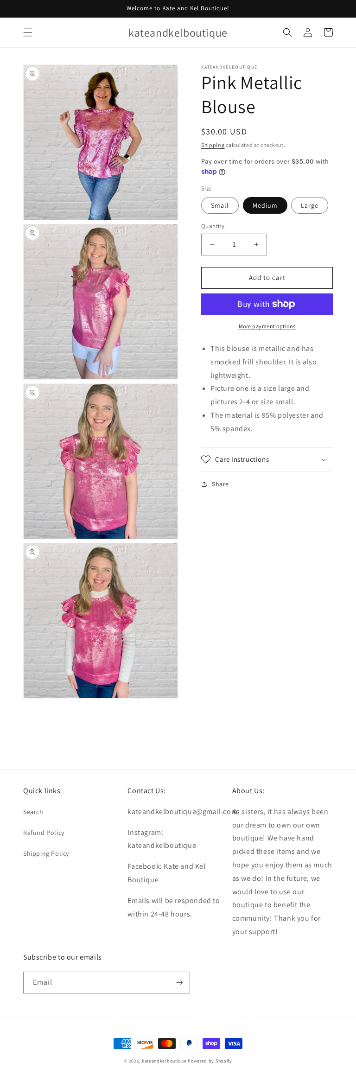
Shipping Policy (46, 853)
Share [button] (220, 484)
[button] (28, 32)
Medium (265, 205)
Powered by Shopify (210, 1061)
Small (220, 205)
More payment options (267, 326)
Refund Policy (43, 832)
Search (33, 812)
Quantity (212, 226)
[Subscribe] (179, 982)
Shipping (213, 144)
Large (309, 205)
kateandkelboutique (164, 1061)
